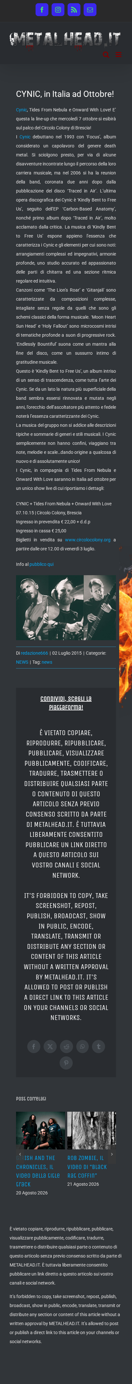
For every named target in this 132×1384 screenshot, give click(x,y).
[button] (20, 1156)
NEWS (22, 662)
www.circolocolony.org (88, 539)
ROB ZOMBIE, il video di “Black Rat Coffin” (56, 1166)
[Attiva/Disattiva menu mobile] (119, 54)
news (47, 662)
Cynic (21, 109)
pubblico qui (41, 564)
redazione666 (34, 653)
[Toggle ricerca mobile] (106, 54)
